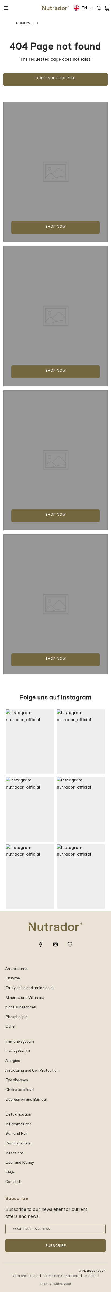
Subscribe (55, 1246)
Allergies (12, 1060)
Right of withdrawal (55, 1284)
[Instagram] (55, 944)
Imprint (90, 1276)
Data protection (24, 1276)
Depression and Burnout (26, 1099)
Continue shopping (56, 78)
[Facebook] (41, 944)
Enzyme (12, 978)
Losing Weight (17, 1051)
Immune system (19, 1041)
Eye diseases (16, 1080)
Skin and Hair (16, 1133)
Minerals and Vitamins (24, 997)
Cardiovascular (18, 1143)
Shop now (55, 226)
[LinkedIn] (70, 944)
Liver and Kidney (19, 1162)
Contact (12, 1181)
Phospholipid (16, 1017)
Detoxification (18, 1114)
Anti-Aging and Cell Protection (32, 1070)
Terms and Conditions (61, 1276)
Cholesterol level (19, 1089)
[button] (83, 8)
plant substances (20, 1007)
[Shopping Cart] (107, 8)
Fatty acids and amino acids (29, 988)
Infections (14, 1153)
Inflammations (18, 1124)
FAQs (10, 1172)
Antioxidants (16, 968)
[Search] (99, 8)
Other (10, 1026)
